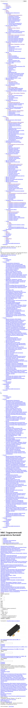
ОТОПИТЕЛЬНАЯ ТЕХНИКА (15, 89)
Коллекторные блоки (13, 166)
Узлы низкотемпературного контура (16, 175)
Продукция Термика (10, 85)
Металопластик (11, 168)
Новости (8, 240)
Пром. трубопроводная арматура (15, 107)
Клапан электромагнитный (14, 19)
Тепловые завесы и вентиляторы (15, 75)
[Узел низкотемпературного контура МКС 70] (14, 638)
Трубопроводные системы (14, 114)
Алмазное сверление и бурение (13, 140)
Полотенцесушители (13, 186)
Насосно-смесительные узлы (14, 169)
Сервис (7, 221)
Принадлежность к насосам (14, 61)
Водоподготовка (12, 196)
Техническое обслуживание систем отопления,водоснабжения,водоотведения (17, 227)
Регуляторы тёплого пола (14, 173)
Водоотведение (11, 195)
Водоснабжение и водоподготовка (13, 142)
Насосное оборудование (13, 131)
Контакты (5, 244)
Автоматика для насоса (13, 16)
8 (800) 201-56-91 (4, 247)
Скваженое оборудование (14, 150)
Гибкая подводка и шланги (14, 111)
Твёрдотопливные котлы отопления (16, 133)
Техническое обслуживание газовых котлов (15, 376)
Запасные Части (11, 69)
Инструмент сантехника (13, 36)
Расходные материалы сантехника (16, 39)
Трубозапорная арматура (13, 136)
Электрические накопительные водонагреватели (15, 139)
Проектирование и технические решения (15, 190)
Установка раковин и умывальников (16, 217)
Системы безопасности (13, 132)
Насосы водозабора (12, 55)
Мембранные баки (12, 72)
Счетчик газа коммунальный (14, 51)
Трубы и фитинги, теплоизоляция (13, 108)
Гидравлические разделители (14, 125)
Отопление (10, 199)
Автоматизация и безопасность (13, 12)
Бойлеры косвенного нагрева (14, 123)
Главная (5, 538)
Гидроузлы (10, 145)
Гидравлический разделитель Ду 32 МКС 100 (11, 657)
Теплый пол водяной (13, 76)
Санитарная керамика (13, 97)
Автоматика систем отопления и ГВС (16, 66)
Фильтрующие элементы (13, 152)
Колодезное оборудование (14, 147)
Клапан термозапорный (13, 18)
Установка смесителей (13, 218)
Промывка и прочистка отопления (16, 206)
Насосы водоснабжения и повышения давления (16, 286)
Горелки (10, 126)
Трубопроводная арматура (11, 100)
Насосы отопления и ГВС (14, 60)
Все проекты (8, 234)
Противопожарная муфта (14, 20)
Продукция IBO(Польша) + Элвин (13, 78)
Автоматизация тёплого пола (14, 165)
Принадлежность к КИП (13, 46)
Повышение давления (13, 149)
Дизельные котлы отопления (14, 128)
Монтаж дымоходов (10, 178)
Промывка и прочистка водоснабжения (17, 203)
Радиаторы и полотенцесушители (15, 74)
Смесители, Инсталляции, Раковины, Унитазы (16, 90)
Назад (7, 4)
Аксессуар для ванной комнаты (15, 95)
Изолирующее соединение (14, 17)
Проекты (5, 230)
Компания (5, 3)
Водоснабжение (11, 197)
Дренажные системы (13, 82)
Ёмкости (10, 29)
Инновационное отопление (12, 153)
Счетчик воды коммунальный (15, 48)
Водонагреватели (12, 67)
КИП (9, 45)
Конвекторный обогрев (13, 185)
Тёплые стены (11, 189)
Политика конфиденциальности (13, 243)
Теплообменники (12, 135)
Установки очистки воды (13, 30)
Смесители (10, 98)
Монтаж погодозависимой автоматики (14, 179)
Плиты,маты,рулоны (13, 171)
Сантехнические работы (11, 209)
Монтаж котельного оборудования (13, 119)
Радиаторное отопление (13, 187)
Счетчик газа (11, 50)
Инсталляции (11, 96)
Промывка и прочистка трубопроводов (14, 200)
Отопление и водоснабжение (9, 540)
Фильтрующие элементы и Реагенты (16, 31)
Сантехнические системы (14, 83)
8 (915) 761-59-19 (12, 247)
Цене (8, 620)
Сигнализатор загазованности (15, 23)
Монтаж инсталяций (13, 213)
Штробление (8, 229)
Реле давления (11, 22)
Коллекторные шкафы (13, 167)
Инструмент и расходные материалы (14, 32)
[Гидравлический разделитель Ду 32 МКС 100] (13, 656)
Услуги (4, 116)
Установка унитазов (12, 220)
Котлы (9, 71)
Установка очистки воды (13, 151)
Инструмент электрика (13, 37)
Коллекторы (11, 105)
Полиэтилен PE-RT (12, 172)
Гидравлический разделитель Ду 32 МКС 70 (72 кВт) (12, 649)
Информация (6, 236)
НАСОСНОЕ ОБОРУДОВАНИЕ (15, 88)
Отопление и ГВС (10, 62)
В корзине (3, 645)
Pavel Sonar (11, 706)
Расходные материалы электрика (15, 40)
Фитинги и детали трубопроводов (16, 115)
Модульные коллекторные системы (16, 73)
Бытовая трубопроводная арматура (16, 103)
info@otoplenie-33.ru (5, 700)
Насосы (7, 52)
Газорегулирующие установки (15, 104)
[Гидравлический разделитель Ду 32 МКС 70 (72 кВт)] (14, 647)
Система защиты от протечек (14, 24)
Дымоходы (10, 68)
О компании (8, 7)
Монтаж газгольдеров (10, 176)
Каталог (5, 9)
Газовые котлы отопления (14, 124)
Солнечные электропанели (14, 158)
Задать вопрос (4, 669)
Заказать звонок (4, 256)
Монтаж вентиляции (10, 160)
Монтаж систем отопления (12, 181)
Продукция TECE (10, 79)
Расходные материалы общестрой (15, 38)
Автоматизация (11, 194)
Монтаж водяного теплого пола (13, 161)
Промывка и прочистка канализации (16, 204)
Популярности (12, 620)
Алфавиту (17, 620)
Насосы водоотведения (13, 57)
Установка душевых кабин (14, 216)
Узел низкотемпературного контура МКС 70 (10, 639)
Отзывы (7, 8)
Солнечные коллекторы (13, 157)
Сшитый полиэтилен (13, 174)
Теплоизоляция (11, 112)
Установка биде (11, 214)
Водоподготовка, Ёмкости (11, 25)
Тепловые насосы (12, 159)
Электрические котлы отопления (15, 137)
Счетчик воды (11, 47)
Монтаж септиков (10, 180)
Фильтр (2, 592)
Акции (7, 239)
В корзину (3, 644)
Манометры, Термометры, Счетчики (14, 41)
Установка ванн (11, 215)
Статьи (7, 242)
